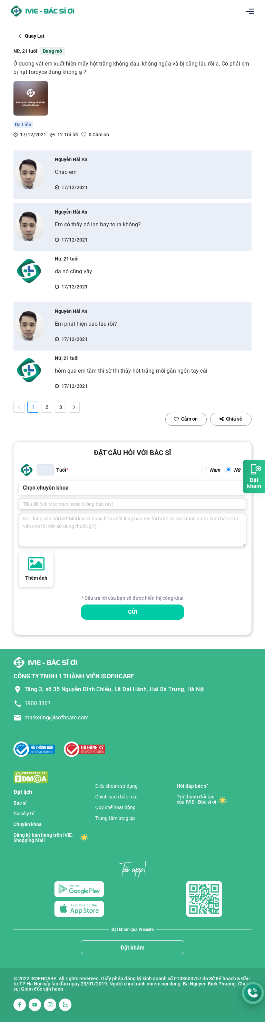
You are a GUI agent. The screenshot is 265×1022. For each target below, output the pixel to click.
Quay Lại (34, 36)
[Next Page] (74, 407)
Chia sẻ (234, 419)
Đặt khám (132, 947)
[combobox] (23, 488)
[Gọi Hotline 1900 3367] (253, 993)
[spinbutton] (45, 470)
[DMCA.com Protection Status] (30, 777)
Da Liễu (23, 124)
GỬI (132, 612)
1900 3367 (37, 703)
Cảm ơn (189, 419)
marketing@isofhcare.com (56, 717)
